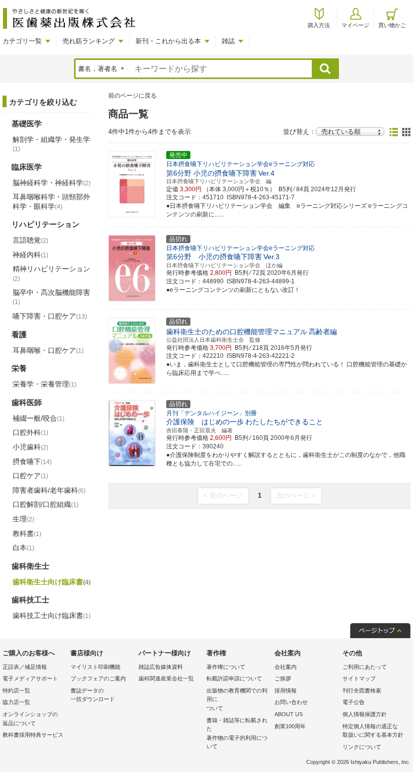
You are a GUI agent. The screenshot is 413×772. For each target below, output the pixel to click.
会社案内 (285, 667)
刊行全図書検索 (361, 690)
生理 (23, 519)
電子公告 (353, 702)
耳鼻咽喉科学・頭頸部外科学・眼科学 (51, 201)
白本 (23, 548)
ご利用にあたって (364, 667)
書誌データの (93, 695)
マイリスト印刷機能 (95, 667)
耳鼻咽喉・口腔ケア (48, 350)
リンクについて (361, 747)
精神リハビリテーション (51, 273)
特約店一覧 (16, 690)
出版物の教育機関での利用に (236, 699)
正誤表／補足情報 (25, 667)
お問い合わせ (291, 702)
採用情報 (285, 690)
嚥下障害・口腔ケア (50, 316)
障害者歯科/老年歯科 (49, 490)
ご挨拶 (282, 678)
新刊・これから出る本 (168, 41)
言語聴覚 (30, 240)
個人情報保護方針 (364, 714)
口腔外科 (30, 432)
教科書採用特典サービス (33, 735)
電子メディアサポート (30, 678)
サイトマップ (359, 678)
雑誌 (228, 41)
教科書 (27, 533)
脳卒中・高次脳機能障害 (51, 296)
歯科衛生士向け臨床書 (52, 582)
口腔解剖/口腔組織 (46, 504)
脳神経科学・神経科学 (52, 183)
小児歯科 (30, 447)
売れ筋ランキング (88, 41)
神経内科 (30, 255)
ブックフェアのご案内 (98, 678)
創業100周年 (290, 726)
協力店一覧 (16, 702)
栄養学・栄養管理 (45, 384)
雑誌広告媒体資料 (161, 667)
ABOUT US (288, 714)
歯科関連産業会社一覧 (166, 678)
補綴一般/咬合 (38, 418)
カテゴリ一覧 (22, 41)
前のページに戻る (132, 95)
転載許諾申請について (234, 678)
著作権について (225, 667)
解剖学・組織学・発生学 (51, 143)
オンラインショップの (30, 718)
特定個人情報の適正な (372, 730)
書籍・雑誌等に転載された (236, 733)
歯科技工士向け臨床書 (52, 615)
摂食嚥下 (32, 461)
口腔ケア (30, 476)
